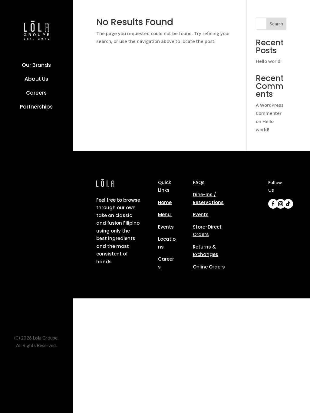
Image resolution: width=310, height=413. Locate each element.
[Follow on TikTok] (288, 204)
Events (166, 227)
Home (165, 202)
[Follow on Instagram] (280, 204)
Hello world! (269, 61)
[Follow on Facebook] (273, 204)
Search (276, 24)
